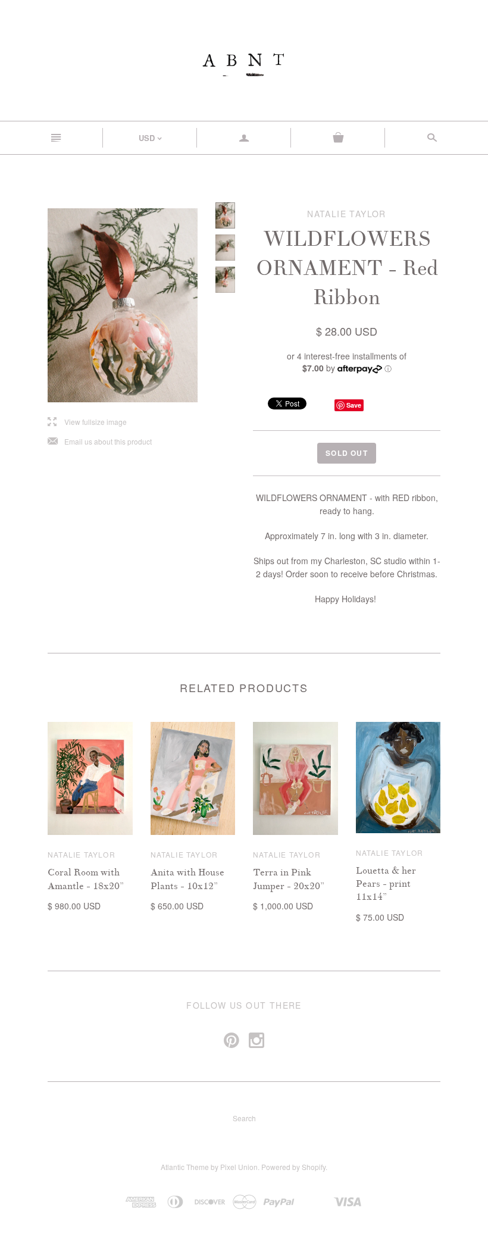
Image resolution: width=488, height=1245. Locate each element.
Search (244, 1118)
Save (353, 405)
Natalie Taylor (81, 854)
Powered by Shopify (293, 1167)
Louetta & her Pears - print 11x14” (386, 884)
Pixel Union (239, 1167)
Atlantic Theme (185, 1167)
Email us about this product (100, 442)
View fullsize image (87, 422)
